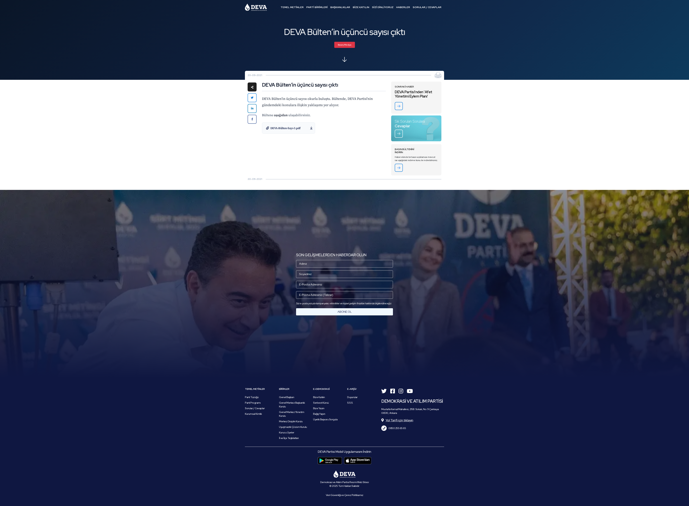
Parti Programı (253, 402)
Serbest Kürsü (321, 402)
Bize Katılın (319, 397)
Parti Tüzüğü (252, 397)
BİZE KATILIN (361, 7)
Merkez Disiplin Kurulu (291, 421)
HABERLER (403, 7)
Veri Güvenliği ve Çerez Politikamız (344, 495)
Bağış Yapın (319, 413)
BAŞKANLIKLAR (340, 7)
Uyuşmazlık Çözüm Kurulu (293, 427)
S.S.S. (350, 402)
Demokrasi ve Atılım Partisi (256, 7)
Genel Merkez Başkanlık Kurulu (292, 404)
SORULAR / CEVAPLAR (427, 7)
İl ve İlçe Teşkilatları (289, 438)
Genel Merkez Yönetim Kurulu (291, 413)
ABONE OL (345, 312)
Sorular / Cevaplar (255, 408)
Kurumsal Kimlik (253, 413)
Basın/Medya (344, 44)
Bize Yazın (318, 408)
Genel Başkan (286, 397)
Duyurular (352, 397)
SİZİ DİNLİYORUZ (382, 7)
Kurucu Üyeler (286, 432)
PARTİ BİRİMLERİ (317, 7)
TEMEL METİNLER (292, 7)
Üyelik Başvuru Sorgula (325, 419)
